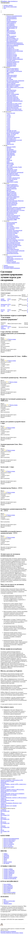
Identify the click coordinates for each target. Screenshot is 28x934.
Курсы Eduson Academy (10, 892)
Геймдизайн (10, 168)
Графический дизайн (12, 169)
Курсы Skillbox (7, 884)
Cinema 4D (9, 160)
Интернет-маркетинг (12, 202)
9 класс (8, 128)
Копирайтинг (10, 260)
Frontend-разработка (12, 21)
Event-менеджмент (11, 187)
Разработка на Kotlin (12, 55)
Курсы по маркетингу (12, 184)
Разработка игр (10, 48)
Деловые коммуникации (13, 82)
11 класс (9, 117)
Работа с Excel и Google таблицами (15, 250)
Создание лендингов (12, 179)
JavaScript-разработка (12, 26)
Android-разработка (11, 17)
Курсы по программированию (14, 15)
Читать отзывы (12, 339)
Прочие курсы (10, 92)
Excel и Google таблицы (13, 69)
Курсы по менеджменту (13, 68)
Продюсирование (11, 91)
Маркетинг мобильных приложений (16, 207)
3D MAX (9, 148)
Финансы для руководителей (14, 109)
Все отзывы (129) (5, 823)
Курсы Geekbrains (8, 885)
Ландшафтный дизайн (12, 173)
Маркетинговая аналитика (13, 244)
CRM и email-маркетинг (13, 186)
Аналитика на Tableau (12, 235)
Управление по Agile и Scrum (14, 103)
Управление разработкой (13, 61)
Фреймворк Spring (11, 65)
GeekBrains (3, 809)
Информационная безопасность (15, 42)
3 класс (8, 119)
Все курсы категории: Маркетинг (15, 200)
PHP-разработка (11, 30)
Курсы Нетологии (8, 887)
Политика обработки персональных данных (12, 932)
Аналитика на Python (12, 233)
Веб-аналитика (10, 199)
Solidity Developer (3, 299)
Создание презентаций (12, 217)
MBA (8, 74)
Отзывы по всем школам (10, 878)
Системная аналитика (12, 252)
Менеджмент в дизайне (13, 86)
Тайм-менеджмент (11, 95)
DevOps (9, 20)
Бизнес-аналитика (11, 238)
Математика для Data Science (14, 245)
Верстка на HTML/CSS (12, 38)
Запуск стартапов (11, 83)
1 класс (8, 114)
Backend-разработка (12, 18)
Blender (8, 159)
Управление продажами (13, 105)
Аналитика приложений (13, 237)
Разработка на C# (11, 52)
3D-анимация (10, 149)
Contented (3, 826)
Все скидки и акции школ (10, 6)
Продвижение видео (12, 213)
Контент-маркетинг (12, 204)
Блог (5, 8)
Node (8, 29)
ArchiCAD (9, 156)
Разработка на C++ (11, 53)
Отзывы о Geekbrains (9, 870)
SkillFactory (3, 817)
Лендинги (9, 206)
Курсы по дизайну (11, 146)
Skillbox (6, 853)
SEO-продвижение (11, 192)
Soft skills (9, 78)
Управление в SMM (12, 219)
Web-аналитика (10, 229)
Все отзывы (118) (5, 831)
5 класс (8, 122)
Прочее (8, 142)
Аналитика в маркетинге (13, 196)
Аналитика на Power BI (13, 231)
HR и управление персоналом (14, 71)
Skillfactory (6, 857)
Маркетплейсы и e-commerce (14, 208)
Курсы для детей (11, 113)
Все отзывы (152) (5, 815)
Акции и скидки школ (9, 901)
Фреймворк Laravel (11, 64)
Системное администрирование (15, 59)
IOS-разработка (10, 24)
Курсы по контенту (8, 846)
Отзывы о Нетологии (9, 871)
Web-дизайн (10, 165)
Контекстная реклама (12, 203)
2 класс (8, 118)
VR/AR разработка (11, 36)
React (8, 34)
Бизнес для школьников (13, 133)
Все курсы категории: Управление (15, 80)
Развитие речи (10, 144)
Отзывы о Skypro (8, 874)
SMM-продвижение (12, 195)
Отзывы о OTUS (8, 875)
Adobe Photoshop (11, 154)
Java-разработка (11, 25)
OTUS (9, 299)
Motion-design (10, 163)
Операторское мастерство (13, 137)
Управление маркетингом (13, 99)
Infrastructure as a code (4, 305)
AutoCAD (9, 157)
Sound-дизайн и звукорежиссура (15, 258)
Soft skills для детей (11, 130)
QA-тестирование (11, 33)
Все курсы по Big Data (12, 241)
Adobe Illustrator (11, 153)
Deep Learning (10, 226)
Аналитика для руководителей (14, 230)
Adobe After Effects (11, 152)
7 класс (8, 125)
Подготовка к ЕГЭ (11, 138)
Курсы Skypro (7, 889)
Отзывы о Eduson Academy (10, 877)
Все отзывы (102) (5, 827)
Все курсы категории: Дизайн (14, 167)
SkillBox (3, 813)
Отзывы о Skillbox (8, 869)
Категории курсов (5, 2)
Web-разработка (11, 37)
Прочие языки (10, 47)
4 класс (8, 121)
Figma (8, 161)
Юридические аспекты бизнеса (14, 110)
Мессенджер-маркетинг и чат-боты (15, 210)
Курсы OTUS (7, 891)
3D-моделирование (11, 150)
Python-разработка (11, 32)
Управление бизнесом (12, 96)
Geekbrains (6, 855)
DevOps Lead (3, 310)
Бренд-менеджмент (11, 198)
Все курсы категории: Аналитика (15, 240)
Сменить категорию (5, 293)
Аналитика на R (11, 234)
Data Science (10, 225)
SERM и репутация (11, 194)
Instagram (9, 190)
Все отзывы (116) (5, 819)
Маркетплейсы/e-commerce (13, 84)
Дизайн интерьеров (12, 171)
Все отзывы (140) (5, 811)
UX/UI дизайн (10, 164)
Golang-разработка (11, 22)
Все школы (6, 863)
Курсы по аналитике (12, 222)
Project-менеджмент (12, 76)
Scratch (8, 129)
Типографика (10, 180)
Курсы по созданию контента (14, 256)
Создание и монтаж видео (13, 177)
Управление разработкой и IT (14, 106)
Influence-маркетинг (12, 188)
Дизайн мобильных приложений (15, 172)
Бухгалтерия (10, 79)
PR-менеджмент (11, 191)
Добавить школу (8, 903)
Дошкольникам (10, 136)
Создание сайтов (11, 60)
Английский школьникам (13, 132)
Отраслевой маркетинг (12, 211)
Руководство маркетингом (13, 215)
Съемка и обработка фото (13, 262)
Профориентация (11, 141)
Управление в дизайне (12, 181)
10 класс (9, 115)
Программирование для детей (14, 140)
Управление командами (13, 98)
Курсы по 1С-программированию (15, 44)
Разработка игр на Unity (13, 49)
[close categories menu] (1, 12)
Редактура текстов (11, 261)
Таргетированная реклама (13, 218)
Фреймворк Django (11, 63)
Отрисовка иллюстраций (13, 175)
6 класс (8, 123)
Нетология (3, 822)
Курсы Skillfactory (8, 888)
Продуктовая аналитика (13, 249)
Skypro (2, 830)
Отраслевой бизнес (11, 90)
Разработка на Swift (12, 56)
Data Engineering (11, 223)
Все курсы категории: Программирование (12, 41)
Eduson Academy (8, 861)
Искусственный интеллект (13, 242)
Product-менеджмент (12, 75)
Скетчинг (9, 176)
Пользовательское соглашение (8, 931)
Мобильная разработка (12, 45)
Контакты (6, 902)
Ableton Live (10, 257)
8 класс (8, 126)
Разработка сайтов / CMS (13, 57)
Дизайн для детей (11, 134)
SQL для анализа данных (13, 227)
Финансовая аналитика (12, 107)
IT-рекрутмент (10, 72)
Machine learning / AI (12, 28)
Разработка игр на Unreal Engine (15, 51)
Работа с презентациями (13, 94)
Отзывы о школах (8, 5)
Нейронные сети (11, 248)
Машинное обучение (12, 246)
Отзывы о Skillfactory (9, 873)
